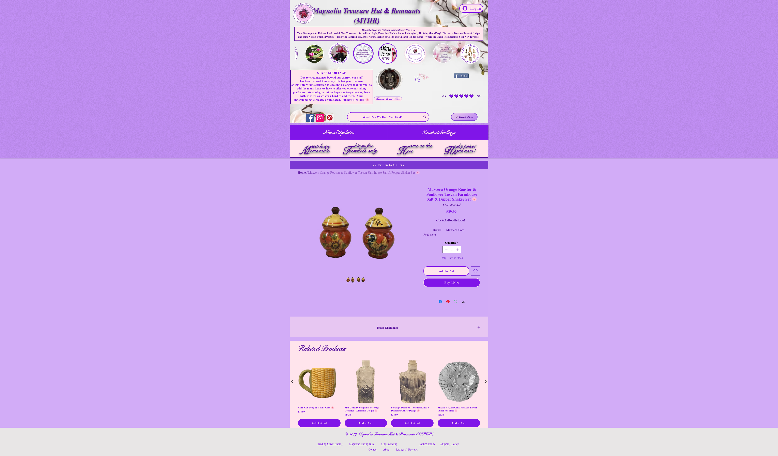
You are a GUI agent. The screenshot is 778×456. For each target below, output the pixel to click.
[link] (418, 79)
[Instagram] (320, 118)
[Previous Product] (292, 381)
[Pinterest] (330, 118)
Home (302, 172)
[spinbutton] (451, 249)
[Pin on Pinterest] (448, 301)
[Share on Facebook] (440, 301)
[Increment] (458, 249)
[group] (389, 393)
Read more (429, 234)
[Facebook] (310, 118)
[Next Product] (485, 381)
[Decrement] (445, 249)
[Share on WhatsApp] (455, 301)
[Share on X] (463, 301)
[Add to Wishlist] (475, 271)
